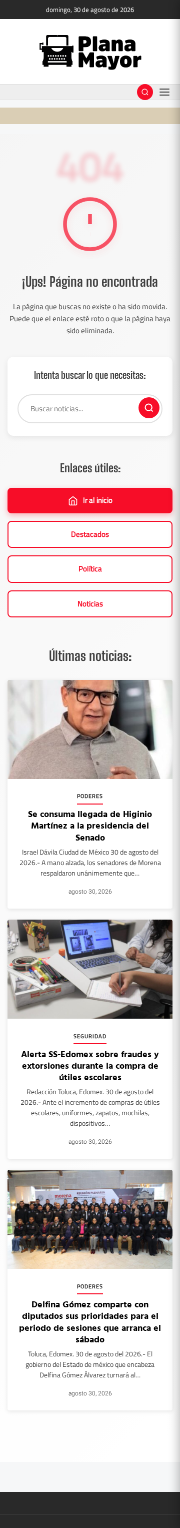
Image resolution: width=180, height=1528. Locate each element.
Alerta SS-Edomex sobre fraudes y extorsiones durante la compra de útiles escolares (90, 1065)
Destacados (90, 534)
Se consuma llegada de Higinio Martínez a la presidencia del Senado (90, 825)
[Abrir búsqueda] (145, 92)
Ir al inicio (97, 500)
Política (90, 568)
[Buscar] (149, 407)
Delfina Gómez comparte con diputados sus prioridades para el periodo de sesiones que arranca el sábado (90, 1321)
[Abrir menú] (164, 92)
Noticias (90, 603)
